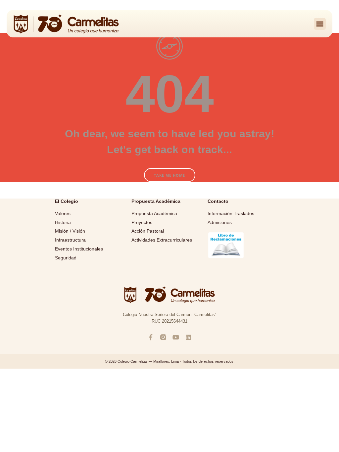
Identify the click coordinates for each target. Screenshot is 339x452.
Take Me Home (169, 175)
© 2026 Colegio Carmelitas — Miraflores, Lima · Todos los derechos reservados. (169, 361)
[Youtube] (176, 337)
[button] (320, 24)
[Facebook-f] (151, 337)
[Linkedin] (188, 337)
